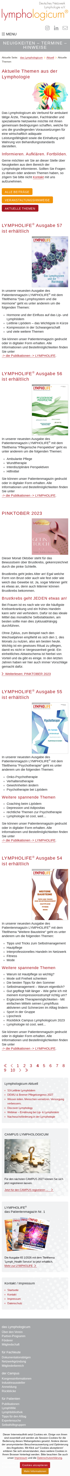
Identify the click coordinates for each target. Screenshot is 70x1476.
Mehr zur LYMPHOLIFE (18, 1265)
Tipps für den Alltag (14, 1416)
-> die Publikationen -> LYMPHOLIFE (28, 355)
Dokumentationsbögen (16, 1357)
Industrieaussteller (13, 1382)
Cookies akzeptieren (35, 1465)
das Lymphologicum (16, 1327)
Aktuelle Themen (20, 208)
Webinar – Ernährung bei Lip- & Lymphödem (33, 1112)
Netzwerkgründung (14, 1361)
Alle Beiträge (17, 192)
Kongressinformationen (16, 1378)
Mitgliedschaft (10, 1344)
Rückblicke (9, 1391)
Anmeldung (9, 1386)
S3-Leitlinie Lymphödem (21, 1090)
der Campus (10, 1373)
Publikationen (10, 1403)
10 (12, 1070)
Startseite (12, 1290)
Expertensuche (11, 1420)
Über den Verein (12, 1332)
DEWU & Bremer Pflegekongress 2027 (30, 1094)
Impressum (14, 1298)
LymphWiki (9, 1408)
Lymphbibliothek (12, 1412)
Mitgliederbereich (13, 1365)
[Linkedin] (56, 28)
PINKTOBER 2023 (22, 513)
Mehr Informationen (35, 1471)
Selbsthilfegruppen (14, 1424)
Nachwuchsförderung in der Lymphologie (31, 1116)
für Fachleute (11, 1352)
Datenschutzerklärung (49, 1457)
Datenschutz (14, 1303)
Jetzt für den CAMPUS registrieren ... (27, 1189)
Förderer (7, 1340)
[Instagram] (47, 28)
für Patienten (11, 1398)
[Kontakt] (65, 28)
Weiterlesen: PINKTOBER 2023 (27, 674)
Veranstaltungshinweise (27, 200)
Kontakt (38, 177)
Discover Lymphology (20, 1107)
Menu (11, 34)
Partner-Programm (13, 1336)
